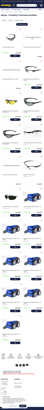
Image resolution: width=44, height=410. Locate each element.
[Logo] (8, 5)
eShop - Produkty (5, 9)
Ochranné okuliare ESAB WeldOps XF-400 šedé (31, 111)
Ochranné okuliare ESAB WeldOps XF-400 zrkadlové (10, 143)
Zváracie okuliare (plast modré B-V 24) (32, 206)
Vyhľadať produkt (16, 9)
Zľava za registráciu (19, 357)
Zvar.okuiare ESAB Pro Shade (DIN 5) (10, 206)
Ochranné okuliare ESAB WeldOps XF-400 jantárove (10, 111)
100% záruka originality (28, 357)
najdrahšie (11, 20)
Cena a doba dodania (3, 357)
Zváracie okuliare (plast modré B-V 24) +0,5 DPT (11, 239)
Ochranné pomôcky (18, 11)
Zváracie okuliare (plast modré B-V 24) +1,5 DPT (11, 271)
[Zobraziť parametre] (22, 24)
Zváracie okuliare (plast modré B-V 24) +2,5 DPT (11, 303)
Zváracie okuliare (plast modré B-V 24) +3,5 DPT (11, 335)
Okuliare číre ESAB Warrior (29, 174)
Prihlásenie (30, 1)
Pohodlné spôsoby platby (11, 357)
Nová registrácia (37, 1)
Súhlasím (22, 406)
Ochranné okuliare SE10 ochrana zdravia (32, 142)
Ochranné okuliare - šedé (8, 47)
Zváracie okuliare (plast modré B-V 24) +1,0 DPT (32, 239)
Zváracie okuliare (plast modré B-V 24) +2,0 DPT (32, 271)
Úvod (3, 11)
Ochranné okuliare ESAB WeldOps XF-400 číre (31, 80)
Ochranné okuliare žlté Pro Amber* (10, 174)
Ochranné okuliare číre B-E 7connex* (10, 79)
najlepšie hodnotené (19, 20)
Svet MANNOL (26, 9)
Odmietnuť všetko (13, 406)
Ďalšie (39, 9)
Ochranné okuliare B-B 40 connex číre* (32, 47)
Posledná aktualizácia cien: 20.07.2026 (12, 371)
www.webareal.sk (13, 408)
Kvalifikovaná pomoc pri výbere (38, 357)
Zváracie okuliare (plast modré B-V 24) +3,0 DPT (32, 303)
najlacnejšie (4, 20)
